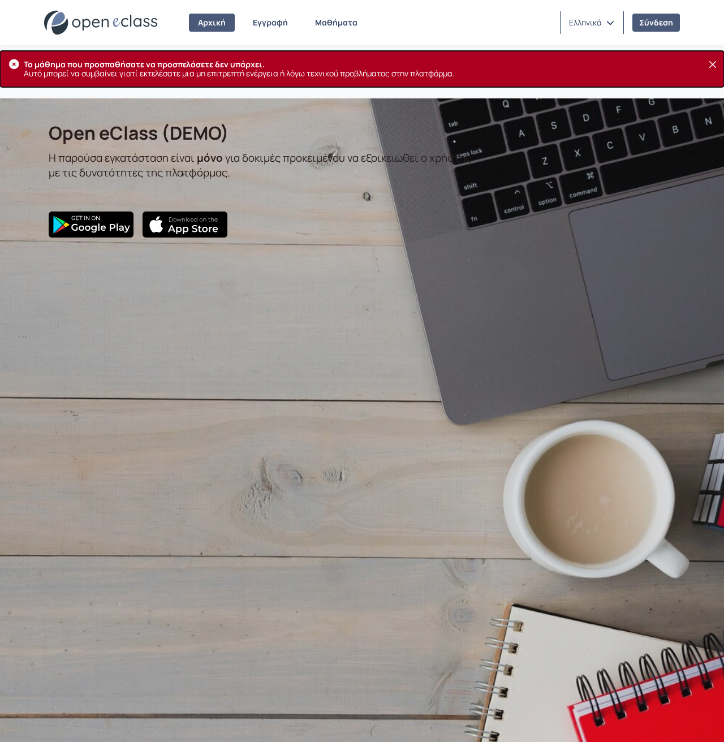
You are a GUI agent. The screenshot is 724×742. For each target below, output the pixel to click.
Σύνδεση (656, 22)
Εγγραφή (270, 22)
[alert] (362, 69)
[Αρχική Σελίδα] (100, 23)
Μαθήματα (336, 22)
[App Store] (185, 225)
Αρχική (212, 22)
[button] (591, 22)
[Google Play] (91, 225)
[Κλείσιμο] (712, 64)
